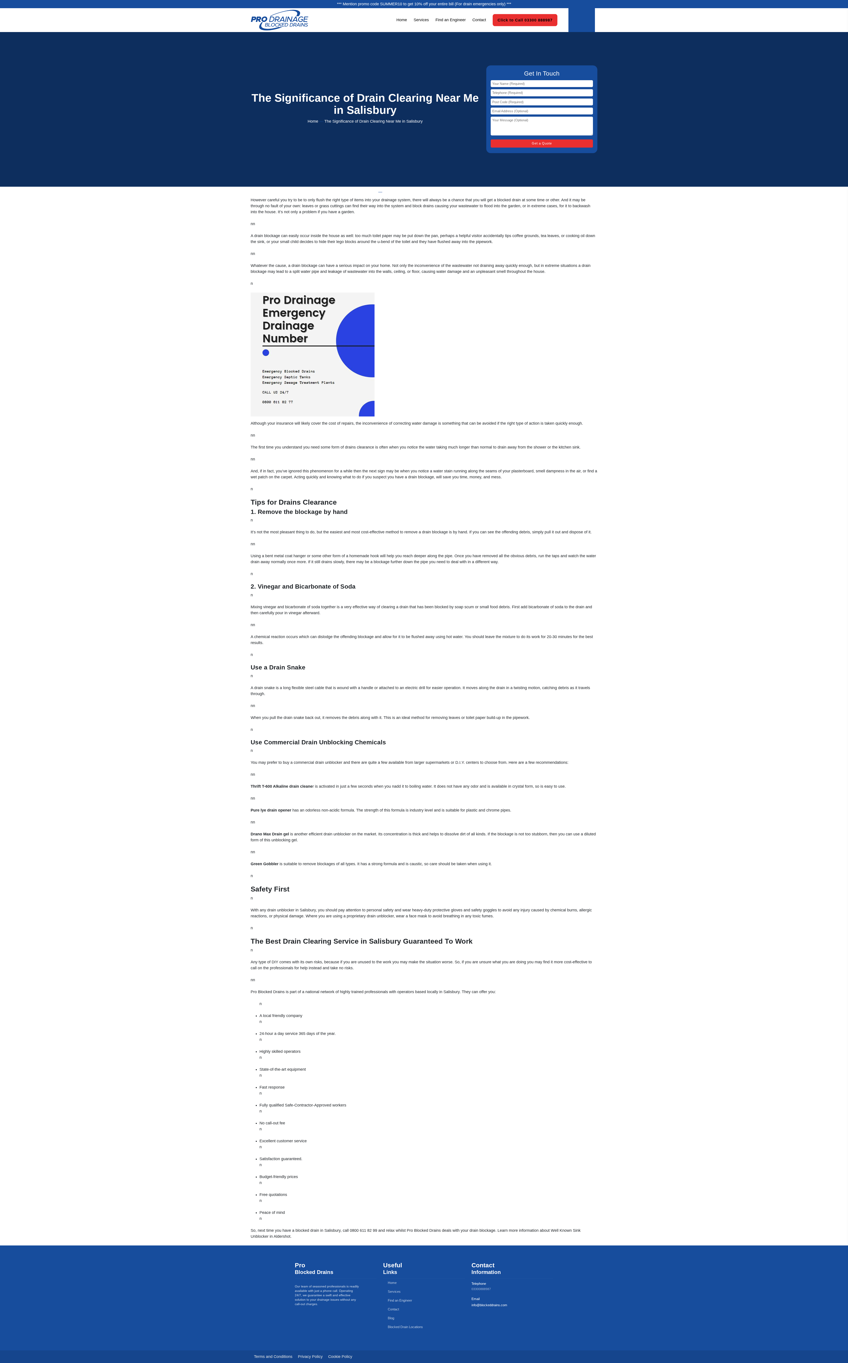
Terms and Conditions (273, 1356)
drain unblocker (280, 910)
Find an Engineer (450, 20)
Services (421, 20)
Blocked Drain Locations (405, 1327)
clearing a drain (394, 607)
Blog (390, 1318)
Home (401, 20)
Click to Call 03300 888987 (525, 20)
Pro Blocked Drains (268, 992)
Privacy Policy (310, 1356)
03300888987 (481, 1289)
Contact (479, 20)
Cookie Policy (340, 1356)
